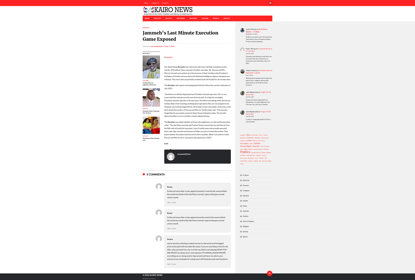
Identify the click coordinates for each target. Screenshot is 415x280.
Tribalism (261, 158)
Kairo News (156, 275)
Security (264, 155)
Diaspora (257, 138)
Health (226, 18)
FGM (259, 140)
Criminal (265, 135)
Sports (216, 18)
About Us (165, 3)
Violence (250, 161)
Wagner (256, 161)
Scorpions (258, 155)
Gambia (257, 143)
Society (169, 18)
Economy (242, 140)
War (260, 161)
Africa (248, 135)
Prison (263, 152)
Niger (246, 149)
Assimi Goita (255, 135)
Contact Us (155, 3)
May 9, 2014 (172, 264)
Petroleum (266, 149)
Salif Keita (243, 155)
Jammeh (255, 146)
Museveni (266, 146)
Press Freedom (248, 221)
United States (243, 161)
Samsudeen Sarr (251, 155)
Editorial (181, 18)
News (147, 18)
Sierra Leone (243, 158)
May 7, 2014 (169, 46)
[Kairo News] (207, 10)
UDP (266, 158)
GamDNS (152, 278)
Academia (242, 135)
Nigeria (250, 149)
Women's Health (266, 161)
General (246, 196)
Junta (261, 146)
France (263, 140)
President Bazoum (256, 152)
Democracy (243, 138)
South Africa (251, 158)
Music (241, 149)
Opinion (246, 211)
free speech (244, 143)
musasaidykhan (156, 46)
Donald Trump (264, 138)
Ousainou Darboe (258, 149)
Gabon (251, 143)
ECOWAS (249, 140)
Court (260, 135)
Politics (157, 18)
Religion (193, 18)
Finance (246, 185)
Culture (205, 18)
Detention (250, 138)
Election (255, 140)
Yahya (241, 163)
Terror (256, 158)
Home (146, 3)
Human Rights (245, 146)
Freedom (246, 190)
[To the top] (269, 273)
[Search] (270, 3)
